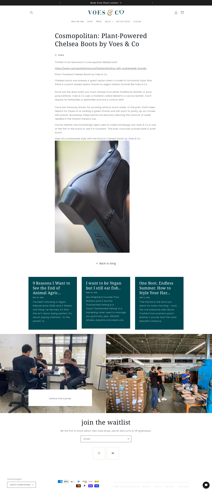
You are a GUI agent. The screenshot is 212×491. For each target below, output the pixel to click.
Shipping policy (170, 486)
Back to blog (107, 263)
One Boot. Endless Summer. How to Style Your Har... (156, 288)
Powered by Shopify (133, 486)
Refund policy (146, 486)
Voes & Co (123, 486)
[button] (31, 12)
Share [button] (61, 55)
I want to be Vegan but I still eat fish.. (103, 285)
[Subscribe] (128, 439)
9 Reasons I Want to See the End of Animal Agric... (51, 288)
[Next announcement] (152, 2)
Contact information (183, 486)
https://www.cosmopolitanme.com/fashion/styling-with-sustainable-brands (100, 68)
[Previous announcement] (59, 2)
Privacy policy (157, 486)
